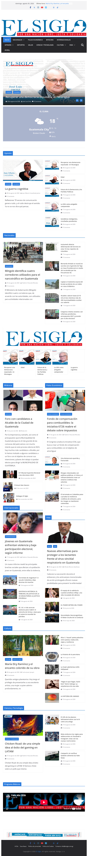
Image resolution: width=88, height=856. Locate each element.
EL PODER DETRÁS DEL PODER (71, 605)
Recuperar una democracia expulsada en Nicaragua (70, 163)
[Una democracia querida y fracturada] (52, 462)
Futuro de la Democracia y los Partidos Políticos (71, 190)
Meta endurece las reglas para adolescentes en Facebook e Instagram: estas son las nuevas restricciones (72, 737)
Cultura (60, 45)
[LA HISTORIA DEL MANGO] (52, 698)
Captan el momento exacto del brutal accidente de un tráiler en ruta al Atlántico (72, 284)
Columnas (17, 92)
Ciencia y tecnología (44, 45)
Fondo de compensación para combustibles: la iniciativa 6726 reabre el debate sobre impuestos (62, 424)
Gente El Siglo (17, 659)
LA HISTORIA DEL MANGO (70, 696)
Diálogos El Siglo (22, 496)
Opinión (8, 45)
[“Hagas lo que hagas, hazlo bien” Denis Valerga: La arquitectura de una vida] (52, 685)
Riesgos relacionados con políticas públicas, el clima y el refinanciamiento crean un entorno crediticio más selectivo (72, 477)
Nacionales (17, 40)
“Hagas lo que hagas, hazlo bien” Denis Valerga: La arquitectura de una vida (70, 684)
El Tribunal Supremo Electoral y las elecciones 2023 (29, 474)
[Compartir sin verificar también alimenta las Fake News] (52, 759)
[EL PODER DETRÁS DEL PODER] (52, 607)
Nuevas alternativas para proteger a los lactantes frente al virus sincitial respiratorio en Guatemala (63, 556)
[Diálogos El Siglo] (8, 498)
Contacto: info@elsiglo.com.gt (64, 846)
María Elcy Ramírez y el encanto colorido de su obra (22, 666)
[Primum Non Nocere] (8, 487)
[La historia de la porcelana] (52, 657)
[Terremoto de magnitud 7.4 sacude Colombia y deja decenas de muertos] (10, 581)
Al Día (16, 846)
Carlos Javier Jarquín (28, 672)
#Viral (7, 50)
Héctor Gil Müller (28, 101)
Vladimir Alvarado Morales (30, 283)
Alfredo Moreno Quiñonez (72, 567)
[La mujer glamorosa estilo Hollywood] (52, 671)
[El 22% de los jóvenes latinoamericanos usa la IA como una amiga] (52, 722)
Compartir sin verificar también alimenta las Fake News (70, 755)
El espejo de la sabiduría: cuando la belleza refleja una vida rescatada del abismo (71, 592)
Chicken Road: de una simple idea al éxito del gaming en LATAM (22, 747)
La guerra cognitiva (16, 188)
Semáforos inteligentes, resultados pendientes (69, 220)
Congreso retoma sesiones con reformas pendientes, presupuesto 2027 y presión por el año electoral (72, 315)
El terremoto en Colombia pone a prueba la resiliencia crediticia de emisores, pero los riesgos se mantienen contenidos (72, 498)
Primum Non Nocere (21, 485)
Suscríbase (23, 846)
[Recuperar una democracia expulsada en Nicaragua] (52, 166)
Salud (30, 45)
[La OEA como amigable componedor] (52, 208)
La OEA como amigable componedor (69, 205)
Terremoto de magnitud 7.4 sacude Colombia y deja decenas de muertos (28, 580)
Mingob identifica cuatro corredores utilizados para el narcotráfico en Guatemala (22, 274)
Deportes (21, 45)
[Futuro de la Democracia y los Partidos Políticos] (52, 193)
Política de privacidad (34, 846)
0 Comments (39, 101)
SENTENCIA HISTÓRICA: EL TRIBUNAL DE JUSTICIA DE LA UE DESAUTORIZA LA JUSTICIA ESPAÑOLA (29, 594)
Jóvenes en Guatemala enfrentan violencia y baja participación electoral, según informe (20, 547)
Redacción (24, 431)
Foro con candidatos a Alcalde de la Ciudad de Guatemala (19, 422)
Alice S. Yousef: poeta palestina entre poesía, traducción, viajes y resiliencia (72, 639)
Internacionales (64, 40)
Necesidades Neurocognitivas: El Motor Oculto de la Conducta (72, 616)
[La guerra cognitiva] (23, 170)
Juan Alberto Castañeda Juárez (31, 193)
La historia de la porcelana (70, 654)
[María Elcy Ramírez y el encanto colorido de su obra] (23, 645)
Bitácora (49, 40)
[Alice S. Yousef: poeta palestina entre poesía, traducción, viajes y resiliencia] (52, 643)
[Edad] (44, 60)
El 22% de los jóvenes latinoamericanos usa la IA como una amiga (70, 719)
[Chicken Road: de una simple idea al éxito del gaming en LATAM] (23, 725)
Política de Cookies (48, 846)
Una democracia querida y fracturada (70, 459)
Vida (71, 45)
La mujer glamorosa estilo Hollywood (70, 668)
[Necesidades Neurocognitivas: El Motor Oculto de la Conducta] (52, 618)
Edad (47, 3)
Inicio (7, 40)
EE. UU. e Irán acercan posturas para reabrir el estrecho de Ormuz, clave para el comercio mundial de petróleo (30, 612)
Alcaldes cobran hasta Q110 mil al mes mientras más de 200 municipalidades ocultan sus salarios (71, 299)
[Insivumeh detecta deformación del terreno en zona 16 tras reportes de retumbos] (52, 251)
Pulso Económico (35, 40)
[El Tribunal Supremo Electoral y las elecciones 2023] (10, 475)
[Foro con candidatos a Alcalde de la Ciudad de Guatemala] (23, 400)
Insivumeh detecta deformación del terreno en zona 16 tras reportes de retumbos (71, 247)
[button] (23, 39)
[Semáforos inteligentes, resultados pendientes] (52, 223)
